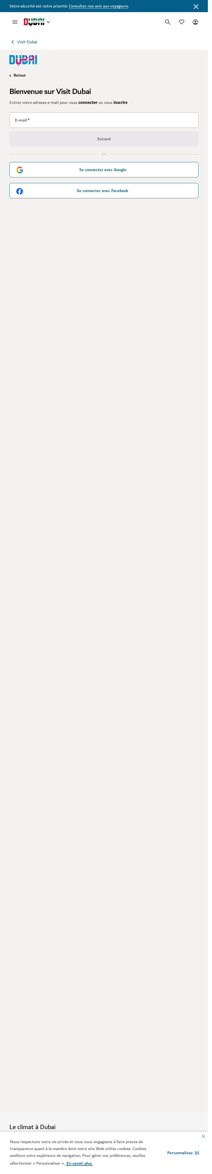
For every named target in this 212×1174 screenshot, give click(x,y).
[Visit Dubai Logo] (23, 60)
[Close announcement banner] (196, 6)
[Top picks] (181, 22)
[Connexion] (195, 22)
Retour (20, 75)
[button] (183, 1152)
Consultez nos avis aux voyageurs (98, 6)
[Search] (167, 22)
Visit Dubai (27, 42)
